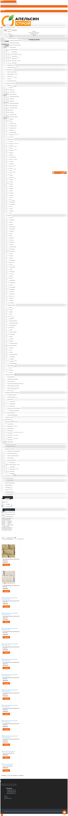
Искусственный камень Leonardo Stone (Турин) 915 (11, 693)
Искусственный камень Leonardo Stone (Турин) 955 (11, 724)
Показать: (19, 538)
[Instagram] (4, 801)
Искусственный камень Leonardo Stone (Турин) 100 (11, 586)
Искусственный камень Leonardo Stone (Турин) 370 (11, 617)
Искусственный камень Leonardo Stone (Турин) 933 (11, 709)
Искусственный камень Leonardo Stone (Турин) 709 (11, 663)
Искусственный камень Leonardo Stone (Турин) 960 (11, 739)
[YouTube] (4, 807)
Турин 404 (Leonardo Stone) (8, 753)
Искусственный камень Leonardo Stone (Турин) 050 (11, 560)
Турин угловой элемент (8, 765)
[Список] (3, 537)
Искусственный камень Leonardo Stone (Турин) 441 (11, 647)
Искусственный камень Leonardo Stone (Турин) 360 (11, 601)
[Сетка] (2, 537)
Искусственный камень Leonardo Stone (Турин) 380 (11, 632)
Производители (6, 509)
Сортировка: (5, 538)
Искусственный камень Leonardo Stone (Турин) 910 (11, 678)
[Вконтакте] (4, 804)
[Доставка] (11, 564)
